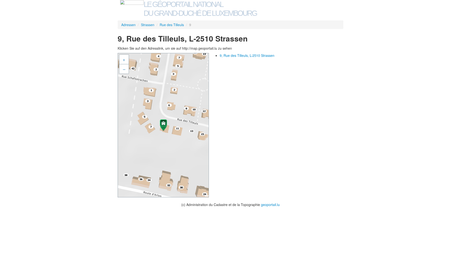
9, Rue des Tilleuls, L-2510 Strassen (247, 55)
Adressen (128, 24)
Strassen (147, 24)
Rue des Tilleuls (172, 24)
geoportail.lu (270, 204)
